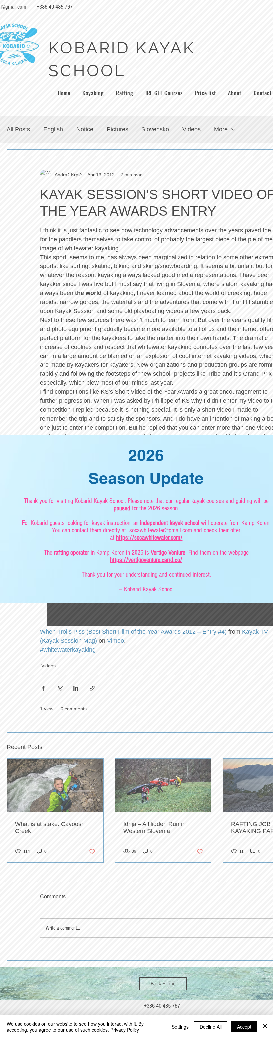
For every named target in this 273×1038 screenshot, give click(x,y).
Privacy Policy (124, 1029)
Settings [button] (180, 1026)
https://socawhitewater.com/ (149, 537)
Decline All (211, 1026)
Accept (244, 1026)
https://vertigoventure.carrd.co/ (146, 560)
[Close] (265, 1027)
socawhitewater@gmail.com (160, 530)
